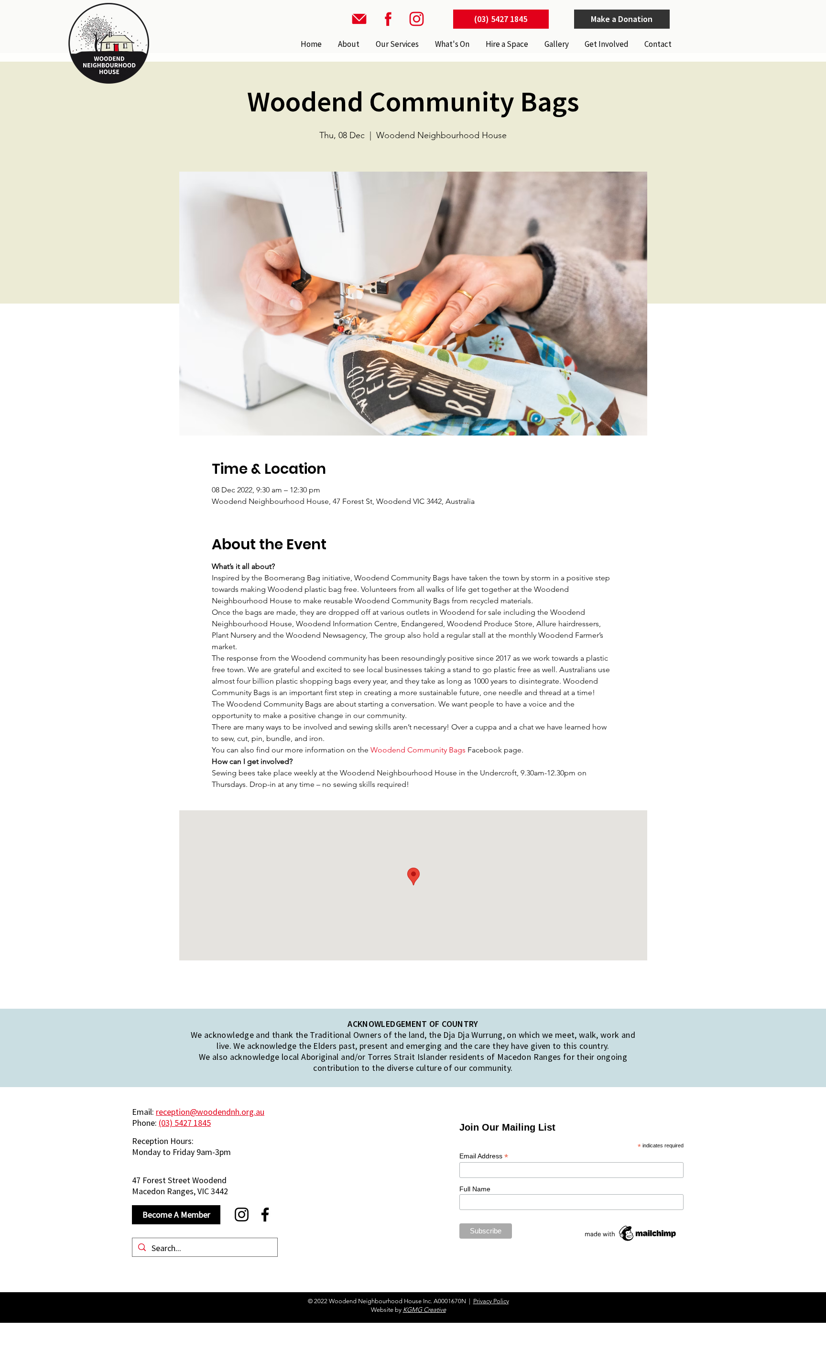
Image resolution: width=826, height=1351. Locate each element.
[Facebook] (265, 1214)
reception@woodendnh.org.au (210, 1111)
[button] (396, 44)
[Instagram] (241, 1214)
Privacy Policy (491, 1301)
